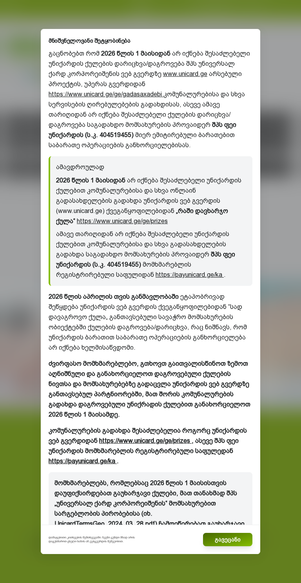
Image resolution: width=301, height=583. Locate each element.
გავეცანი (228, 539)
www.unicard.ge (185, 73)
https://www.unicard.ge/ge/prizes (122, 221)
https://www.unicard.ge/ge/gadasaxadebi (106, 94)
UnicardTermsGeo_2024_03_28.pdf (104, 523)
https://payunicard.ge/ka (190, 274)
